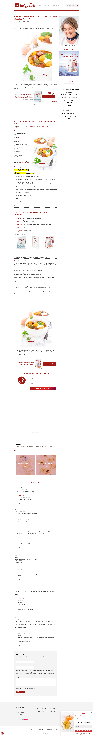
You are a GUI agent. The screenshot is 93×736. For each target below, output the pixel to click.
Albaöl (18, 220)
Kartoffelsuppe (32, 127)
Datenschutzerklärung (37, 392)
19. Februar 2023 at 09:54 (19, 587)
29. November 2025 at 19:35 (22, 633)
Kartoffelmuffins (45, 126)
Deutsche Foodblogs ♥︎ (43, 12)
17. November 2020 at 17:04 (22, 539)
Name (17, 659)
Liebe (18, 137)
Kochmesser (19, 222)
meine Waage (19, 217)
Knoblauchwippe (20, 225)
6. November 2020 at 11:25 (19, 489)
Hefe (33, 431)
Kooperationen (61, 12)
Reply (26, 489)
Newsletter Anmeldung (20, 712)
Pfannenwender (19, 228)
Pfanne (37, 431)
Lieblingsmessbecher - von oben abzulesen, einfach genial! (27, 231)
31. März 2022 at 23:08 (21, 569)
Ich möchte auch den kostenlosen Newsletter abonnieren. (27, 688)
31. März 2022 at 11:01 (19, 555)
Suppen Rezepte (30, 126)
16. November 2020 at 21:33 (22, 519)
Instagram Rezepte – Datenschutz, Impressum (24, 710)
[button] (2, 733)
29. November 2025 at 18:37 (19, 619)
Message (17, 677)
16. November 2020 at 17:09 (19, 511)
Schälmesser (19, 221)
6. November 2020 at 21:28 (22, 497)
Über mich (53, 12)
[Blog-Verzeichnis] (25, 719)
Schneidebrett (19, 224)
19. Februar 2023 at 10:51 (22, 600)
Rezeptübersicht (32, 12)
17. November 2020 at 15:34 (19, 529)
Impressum (18, 709)
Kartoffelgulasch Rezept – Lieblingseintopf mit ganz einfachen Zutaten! (35, 17)
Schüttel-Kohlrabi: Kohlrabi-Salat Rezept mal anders (69, 89)
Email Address (18, 665)
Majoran (19, 194)
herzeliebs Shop (34, 252)
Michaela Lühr (26, 21)
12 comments (17, 21)
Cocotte (18, 227)
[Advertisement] (35, 112)
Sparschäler (19, 218)
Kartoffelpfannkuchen (18, 127)
